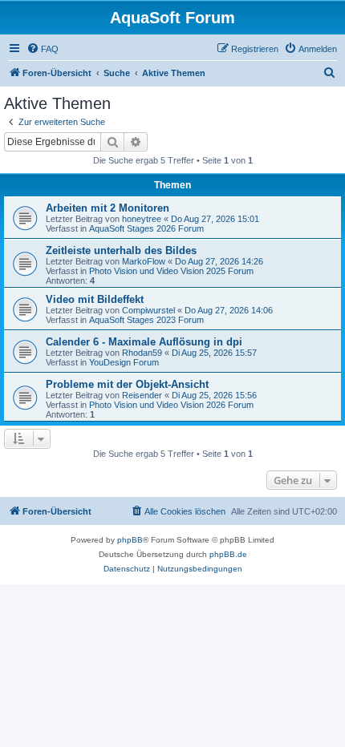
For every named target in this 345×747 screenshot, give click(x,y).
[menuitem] (42, 49)
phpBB (130, 539)
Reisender (142, 395)
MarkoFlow (143, 261)
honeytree (141, 219)
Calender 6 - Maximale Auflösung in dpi (144, 342)
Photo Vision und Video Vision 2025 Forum (171, 271)
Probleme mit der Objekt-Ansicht (127, 384)
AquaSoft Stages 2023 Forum (146, 320)
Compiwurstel (148, 310)
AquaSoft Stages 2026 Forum (146, 228)
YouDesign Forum (124, 362)
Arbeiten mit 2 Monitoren (107, 208)
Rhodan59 (142, 352)
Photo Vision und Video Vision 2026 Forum (171, 405)
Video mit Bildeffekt (95, 299)
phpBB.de (228, 554)
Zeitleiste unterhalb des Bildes (121, 250)
